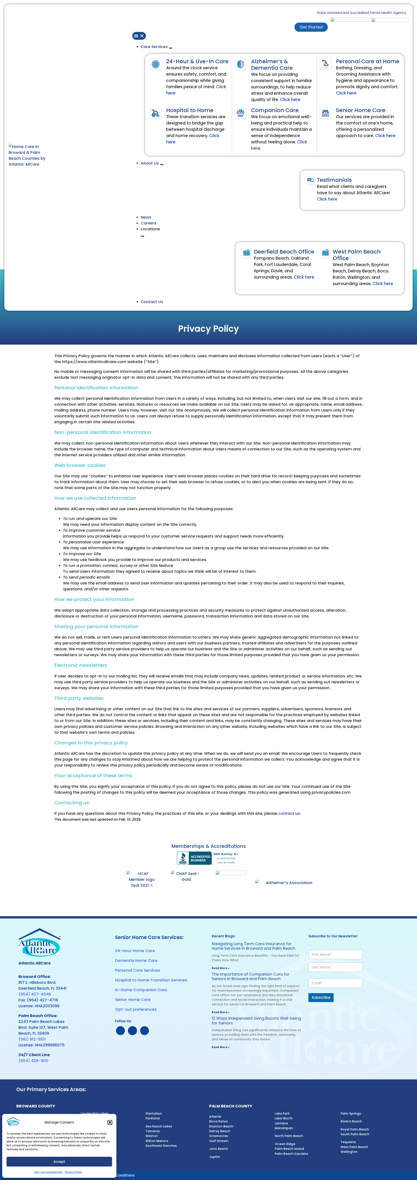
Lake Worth (284, 1118)
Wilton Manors (157, 1141)
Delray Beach (219, 1131)
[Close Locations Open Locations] (142, 236)
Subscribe (321, 997)
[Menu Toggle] (139, 36)
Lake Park (282, 1113)
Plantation (154, 1113)
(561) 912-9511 (32, 1039)
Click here (290, 100)
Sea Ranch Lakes (159, 1126)
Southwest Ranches (161, 1145)
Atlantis (215, 1116)
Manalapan (284, 1128)
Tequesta (348, 1142)
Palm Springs (351, 1113)
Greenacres (218, 1136)
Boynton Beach (221, 1126)
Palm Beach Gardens (291, 1154)
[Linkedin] (120, 1030)
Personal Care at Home (367, 61)
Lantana (281, 1123)
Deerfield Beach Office (284, 252)
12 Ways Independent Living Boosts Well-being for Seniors (256, 1021)
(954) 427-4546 (34, 994)
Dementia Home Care (136, 960)
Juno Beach (218, 1149)
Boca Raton (218, 1121)
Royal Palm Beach (355, 1129)
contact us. (289, 813)
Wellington (349, 1152)
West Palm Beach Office (357, 255)
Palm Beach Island (289, 1149)
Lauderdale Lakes (95, 1113)
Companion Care (275, 110)
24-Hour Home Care (135, 950)
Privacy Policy (73, 1172)
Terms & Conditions (118, 1175)
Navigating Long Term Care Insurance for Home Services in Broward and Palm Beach (253, 946)
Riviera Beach (351, 1121)
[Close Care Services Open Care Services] (170, 48)
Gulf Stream (218, 1141)
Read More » (221, 968)
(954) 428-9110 (33, 1060)
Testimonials (334, 180)
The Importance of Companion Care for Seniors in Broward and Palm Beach (251, 976)
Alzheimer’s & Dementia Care (272, 65)
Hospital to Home (189, 110)
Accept (59, 1161)
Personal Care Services (137, 970)
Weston (152, 1136)
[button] (110, 1122)
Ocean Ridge (285, 1144)
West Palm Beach (354, 1147)
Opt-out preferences (48, 1172)
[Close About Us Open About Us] (161, 164)
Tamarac (153, 1131)
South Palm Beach (355, 1134)
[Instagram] (144, 1030)
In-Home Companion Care (141, 989)
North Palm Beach (289, 1136)
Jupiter (214, 1157)
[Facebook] (132, 1030)
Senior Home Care (361, 110)
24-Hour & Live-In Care (197, 61)
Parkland (153, 1118)
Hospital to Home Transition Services (151, 980)
